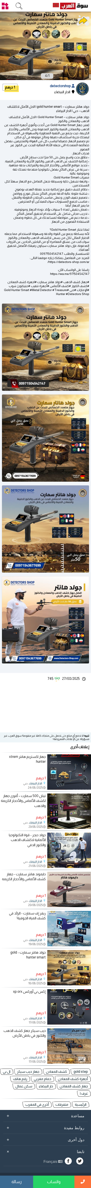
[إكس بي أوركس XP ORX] (69, 1023)
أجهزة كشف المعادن (73, 1079)
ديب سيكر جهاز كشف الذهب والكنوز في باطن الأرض (25, 1033)
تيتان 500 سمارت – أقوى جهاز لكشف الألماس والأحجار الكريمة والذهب (23, 801)
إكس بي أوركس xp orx (29, 991)
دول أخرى (45, 1139)
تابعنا (44, 1151)
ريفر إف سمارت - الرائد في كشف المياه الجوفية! (27, 915)
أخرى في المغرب (37, 1104)
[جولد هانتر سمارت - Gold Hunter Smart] (69, 984)
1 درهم (10, 87)
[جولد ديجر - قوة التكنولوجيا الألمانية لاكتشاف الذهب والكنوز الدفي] (69, 867)
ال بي (6, 1071)
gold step (81, 1071)
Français (51, 1161)
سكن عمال (23, 1086)
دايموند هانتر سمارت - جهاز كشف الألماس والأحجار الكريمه (24, 876)
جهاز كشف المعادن (74, 1086)
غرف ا (84, 1093)
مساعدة (45, 1115)
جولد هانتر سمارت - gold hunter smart (28, 954)
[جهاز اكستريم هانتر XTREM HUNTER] (69, 788)
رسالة (16, 1181)
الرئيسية (80, 1104)
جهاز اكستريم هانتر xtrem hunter (27, 759)
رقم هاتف (20, 1079)
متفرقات (61, 1104)
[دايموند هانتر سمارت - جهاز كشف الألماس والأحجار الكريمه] (69, 906)
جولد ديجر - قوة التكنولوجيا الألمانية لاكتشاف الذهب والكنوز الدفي (27, 840)
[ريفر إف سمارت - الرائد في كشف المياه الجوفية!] (69, 945)
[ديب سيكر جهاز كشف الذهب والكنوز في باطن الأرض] (69, 1062)
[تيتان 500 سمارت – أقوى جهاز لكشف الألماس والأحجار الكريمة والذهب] (69, 828)
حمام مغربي (42, 1079)
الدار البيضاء (35, 783)
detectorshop (61, 86)
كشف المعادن (56, 1071)
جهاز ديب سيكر (28, 1071)
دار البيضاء (46, 1086)
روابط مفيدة (45, 1127)
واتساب (54, 1181)
